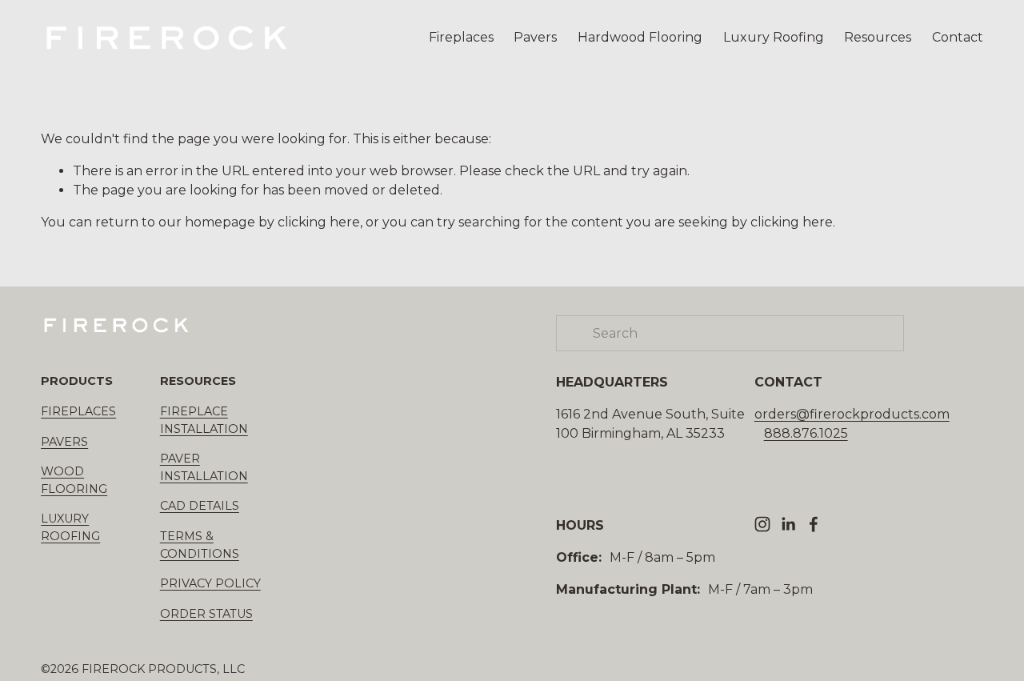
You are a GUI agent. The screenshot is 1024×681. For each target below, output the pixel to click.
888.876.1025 (806, 433)
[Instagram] (762, 524)
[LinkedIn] (788, 524)
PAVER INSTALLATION (204, 467)
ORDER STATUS (206, 614)
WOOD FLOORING (74, 480)
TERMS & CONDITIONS (199, 545)
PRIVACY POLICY (210, 583)
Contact (957, 37)
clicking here (319, 222)
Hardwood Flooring (640, 37)
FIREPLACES (78, 411)
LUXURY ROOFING (70, 527)
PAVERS (64, 442)
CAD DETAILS (199, 506)
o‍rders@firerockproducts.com (852, 414)
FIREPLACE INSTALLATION (204, 420)
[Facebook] (814, 524)
